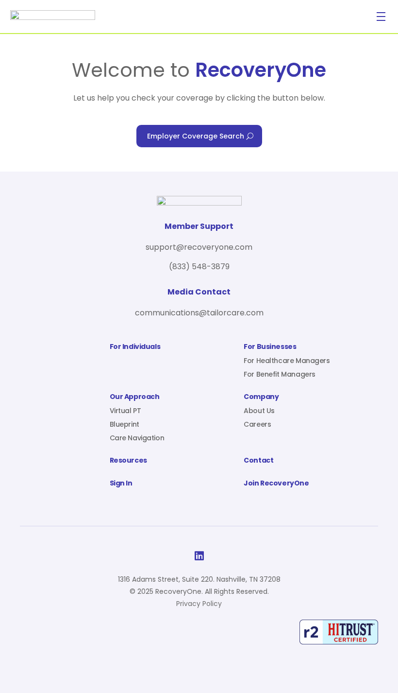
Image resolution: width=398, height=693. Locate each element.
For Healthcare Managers (287, 360)
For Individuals (135, 347)
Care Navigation (137, 438)
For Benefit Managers (279, 374)
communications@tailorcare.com (199, 312)
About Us (259, 411)
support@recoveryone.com (199, 247)
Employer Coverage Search (195, 136)
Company (261, 397)
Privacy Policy (199, 603)
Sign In (121, 484)
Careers (257, 424)
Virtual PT (125, 411)
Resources (128, 461)
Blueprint (124, 424)
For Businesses (270, 347)
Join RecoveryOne (276, 484)
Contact (258, 461)
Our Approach (135, 397)
